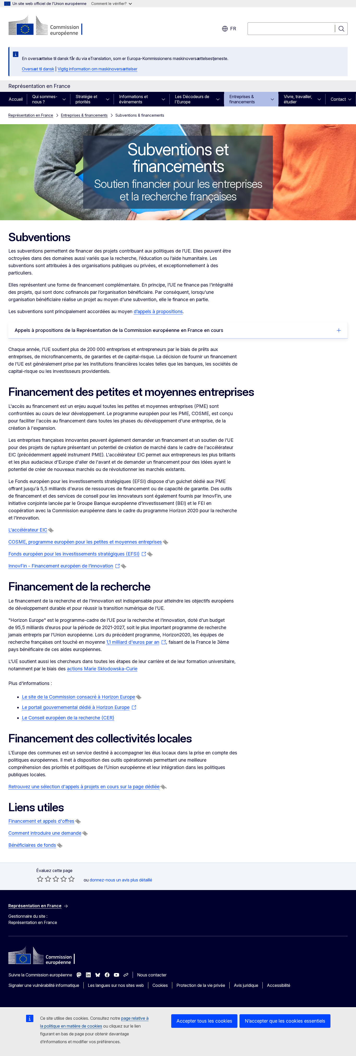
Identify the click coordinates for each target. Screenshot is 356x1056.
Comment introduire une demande (44, 833)
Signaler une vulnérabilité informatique (43, 985)
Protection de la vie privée (200, 985)
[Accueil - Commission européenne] (50, 26)
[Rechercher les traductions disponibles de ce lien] (50, 530)
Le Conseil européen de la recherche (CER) (68, 717)
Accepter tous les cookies (204, 1021)
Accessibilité (278, 985)
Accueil (16, 99)
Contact (338, 99)
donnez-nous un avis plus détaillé (121, 879)
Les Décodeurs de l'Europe (192, 99)
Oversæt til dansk (38, 68)
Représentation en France (30, 115)
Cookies (160, 985)
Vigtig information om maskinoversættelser (97, 68)
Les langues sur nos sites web (116, 985)
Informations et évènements (133, 99)
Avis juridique (246, 985)
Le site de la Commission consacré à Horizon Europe (78, 697)
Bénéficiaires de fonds (32, 845)
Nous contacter (152, 974)
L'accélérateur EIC (27, 530)
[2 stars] (44, 878)
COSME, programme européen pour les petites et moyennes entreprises (85, 542)
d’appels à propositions (158, 311)
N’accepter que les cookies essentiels (285, 1021)
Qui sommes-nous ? (44, 99)
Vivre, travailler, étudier (298, 99)
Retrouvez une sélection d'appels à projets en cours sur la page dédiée (83, 786)
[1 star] (40, 878)
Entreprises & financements (242, 99)
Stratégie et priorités (86, 99)
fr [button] (233, 28)
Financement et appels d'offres (41, 821)
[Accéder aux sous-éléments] (65, 99)
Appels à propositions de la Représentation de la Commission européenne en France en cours (119, 330)
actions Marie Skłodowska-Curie (102, 668)
